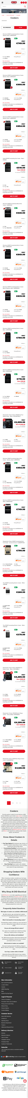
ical (9, 895)
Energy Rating (16, 56)
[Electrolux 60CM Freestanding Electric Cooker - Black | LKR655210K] (8, 254)
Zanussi (19, 829)
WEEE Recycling (5, 989)
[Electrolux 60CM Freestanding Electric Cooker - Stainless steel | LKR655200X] (8, 43)
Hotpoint (24, 829)
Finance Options (5, 1008)
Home (3, 15)
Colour (4, 439)
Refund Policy (4, 1006)
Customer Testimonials (6, 1044)
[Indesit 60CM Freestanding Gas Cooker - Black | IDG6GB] (8, 167)
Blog (2, 991)
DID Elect (5, 895)
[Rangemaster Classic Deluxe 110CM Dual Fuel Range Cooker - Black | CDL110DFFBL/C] (8, 424)
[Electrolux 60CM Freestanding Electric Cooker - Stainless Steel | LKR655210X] (8, 126)
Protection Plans (5, 1041)
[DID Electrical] (14, 2)
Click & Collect (4, 1037)
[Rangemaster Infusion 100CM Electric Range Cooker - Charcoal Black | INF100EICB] (8, 722)
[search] (25, 6)
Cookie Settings (5, 1010)
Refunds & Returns (5, 1035)
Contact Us (4, 1018)
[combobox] (12, 6)
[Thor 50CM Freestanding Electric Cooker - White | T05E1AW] (8, 592)
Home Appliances (10, 15)
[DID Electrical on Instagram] (3, 1057)
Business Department (6, 1022)
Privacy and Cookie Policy (7, 1003)
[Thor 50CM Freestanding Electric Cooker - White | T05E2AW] (8, 634)
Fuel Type (4, 56)
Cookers (18, 15)
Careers (3, 987)
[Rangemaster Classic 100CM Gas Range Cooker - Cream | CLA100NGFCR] (8, 767)
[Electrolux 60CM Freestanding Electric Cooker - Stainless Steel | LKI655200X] (8, 84)
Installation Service (5, 1039)
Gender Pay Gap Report (7, 993)
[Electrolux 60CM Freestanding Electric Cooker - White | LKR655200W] (8, 509)
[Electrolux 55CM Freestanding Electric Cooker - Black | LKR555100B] (8, 337)
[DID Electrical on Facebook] (1, 1057)
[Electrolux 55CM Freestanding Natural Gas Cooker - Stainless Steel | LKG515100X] (8, 467)
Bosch (5, 831)
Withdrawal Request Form (7, 1027)
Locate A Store (4, 984)
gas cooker (19, 816)
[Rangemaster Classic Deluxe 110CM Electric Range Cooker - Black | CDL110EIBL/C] (8, 676)
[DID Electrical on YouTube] (5, 1057)
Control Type (16, 98)
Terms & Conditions (6, 999)
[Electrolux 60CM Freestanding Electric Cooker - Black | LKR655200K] (8, 378)
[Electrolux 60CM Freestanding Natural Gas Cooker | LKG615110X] (8, 212)
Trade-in (3, 1025)
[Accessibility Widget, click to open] (25, 1081)
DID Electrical (8, 1084)
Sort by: (7, 27)
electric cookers (19, 896)
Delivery (3, 1033)
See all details (6, 61)
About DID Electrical (6, 1016)
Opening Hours (5, 1020)
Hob (3, 58)
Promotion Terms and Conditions (9, 1001)
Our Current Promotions (7, 982)
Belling (15, 829)
